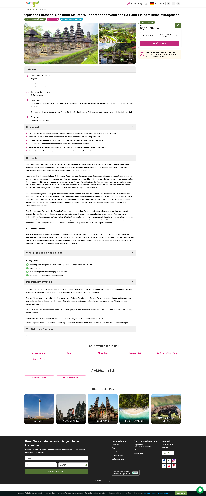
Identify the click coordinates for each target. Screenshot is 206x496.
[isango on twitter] (169, 461)
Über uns (115, 445)
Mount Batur (103, 353)
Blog (140, 3)
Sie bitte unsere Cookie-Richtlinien (158, 493)
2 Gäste (163, 36)
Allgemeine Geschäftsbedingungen (143, 445)
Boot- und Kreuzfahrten (71, 378)
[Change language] (153, 3)
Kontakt (165, 448)
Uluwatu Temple (39, 359)
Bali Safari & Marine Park (167, 353)
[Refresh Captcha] (85, 465)
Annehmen (181, 493)
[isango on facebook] (164, 461)
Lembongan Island (39, 353)
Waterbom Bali (135, 353)
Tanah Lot (71, 353)
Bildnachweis (139, 453)
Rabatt (133, 3)
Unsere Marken (118, 455)
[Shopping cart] (173, 3)
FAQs (136, 450)
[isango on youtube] (169, 466)
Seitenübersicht (118, 459)
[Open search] (146, 3)
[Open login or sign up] (168, 3)
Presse (114, 452)
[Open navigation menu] (178, 3)
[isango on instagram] (174, 461)
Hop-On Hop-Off (39, 378)
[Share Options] (178, 25)
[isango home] (34, 4)
